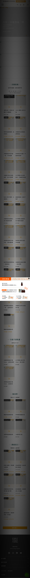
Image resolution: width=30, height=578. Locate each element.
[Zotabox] (29, 299)
